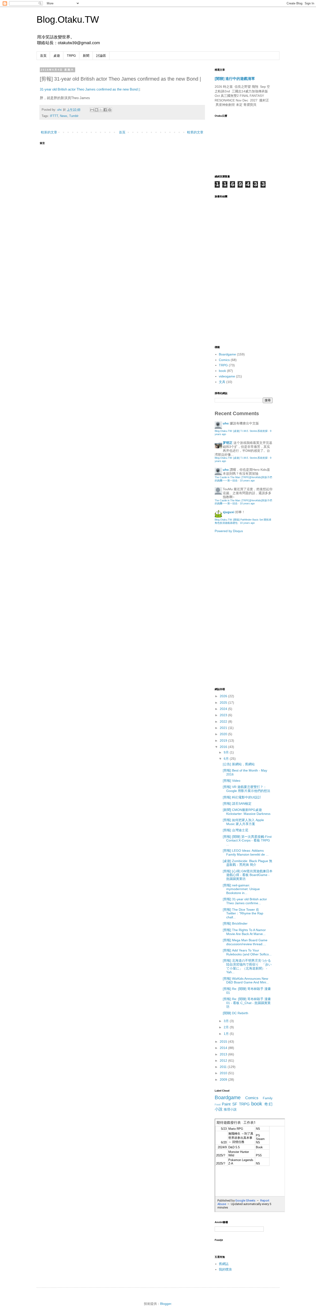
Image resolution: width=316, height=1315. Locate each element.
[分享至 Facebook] (105, 109)
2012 (224, 1060)
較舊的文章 (195, 132)
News (63, 116)
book (222, 371)
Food (217, 1104)
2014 (224, 1048)
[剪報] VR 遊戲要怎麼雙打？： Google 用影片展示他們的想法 (246, 789)
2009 (224, 1079)
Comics (224, 360)
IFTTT (54, 116)
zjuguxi (228, 512)
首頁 (43, 55)
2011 (224, 1067)
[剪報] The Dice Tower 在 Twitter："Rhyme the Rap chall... (243, 913)
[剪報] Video (231, 780)
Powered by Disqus (229, 531)
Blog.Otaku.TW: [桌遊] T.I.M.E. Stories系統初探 (241, 431)
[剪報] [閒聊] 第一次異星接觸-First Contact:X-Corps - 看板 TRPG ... (247, 840)
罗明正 (227, 443)
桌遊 (56, 55)
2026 (224, 696)
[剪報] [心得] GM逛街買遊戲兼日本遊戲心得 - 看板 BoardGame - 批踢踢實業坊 (248, 875)
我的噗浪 (225, 1269)
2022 (224, 721)
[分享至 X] (101, 109)
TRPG (71, 55)
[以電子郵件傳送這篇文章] (92, 109)
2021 (224, 728)
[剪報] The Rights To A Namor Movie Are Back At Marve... (244, 932)
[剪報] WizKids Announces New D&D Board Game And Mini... (246, 980)
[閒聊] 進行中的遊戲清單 (235, 78)
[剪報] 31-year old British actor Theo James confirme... (245, 901)
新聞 (86, 55)
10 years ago (247, 480)
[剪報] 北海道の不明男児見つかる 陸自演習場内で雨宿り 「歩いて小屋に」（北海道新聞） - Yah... (248, 966)
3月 (227, 1021)
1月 (227, 1034)
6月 (227, 758)
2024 (224, 709)
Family (268, 1098)
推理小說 (230, 1109)
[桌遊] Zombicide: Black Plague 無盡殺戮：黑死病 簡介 (247, 863)
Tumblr (73, 116)
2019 (224, 740)
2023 (224, 715)
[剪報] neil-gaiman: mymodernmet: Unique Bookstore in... (241, 889)
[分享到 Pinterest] (109, 109)
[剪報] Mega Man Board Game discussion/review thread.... (245, 942)
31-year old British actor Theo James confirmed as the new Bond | (89, 89)
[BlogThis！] (96, 109)
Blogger (165, 1304)
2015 (224, 1041)
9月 (227, 752)
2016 (224, 747)
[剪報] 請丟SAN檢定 (237, 803)
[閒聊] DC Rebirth (235, 1013)
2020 (224, 734)
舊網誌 (224, 1264)
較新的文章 (49, 132)
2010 (224, 1073)
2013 (224, 1054)
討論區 (101, 55)
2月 (227, 1027)
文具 (222, 382)
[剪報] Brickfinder (235, 923)
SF (234, 1104)
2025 (224, 702)
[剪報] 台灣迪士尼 (235, 830)
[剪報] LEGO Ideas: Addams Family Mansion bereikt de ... (246, 852)
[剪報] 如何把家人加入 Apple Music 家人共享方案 (243, 822)
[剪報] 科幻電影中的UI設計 (242, 797)
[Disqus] (122, 205)
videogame (227, 376)
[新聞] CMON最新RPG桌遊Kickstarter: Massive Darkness (246, 812)
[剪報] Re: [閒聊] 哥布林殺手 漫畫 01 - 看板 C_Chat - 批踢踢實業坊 (247, 1003)
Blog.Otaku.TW (68, 19)
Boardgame (227, 354)
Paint (226, 1104)
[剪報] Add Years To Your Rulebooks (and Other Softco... (247, 952)
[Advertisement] (233, 609)
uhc (60, 109)
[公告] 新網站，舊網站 (239, 764)
